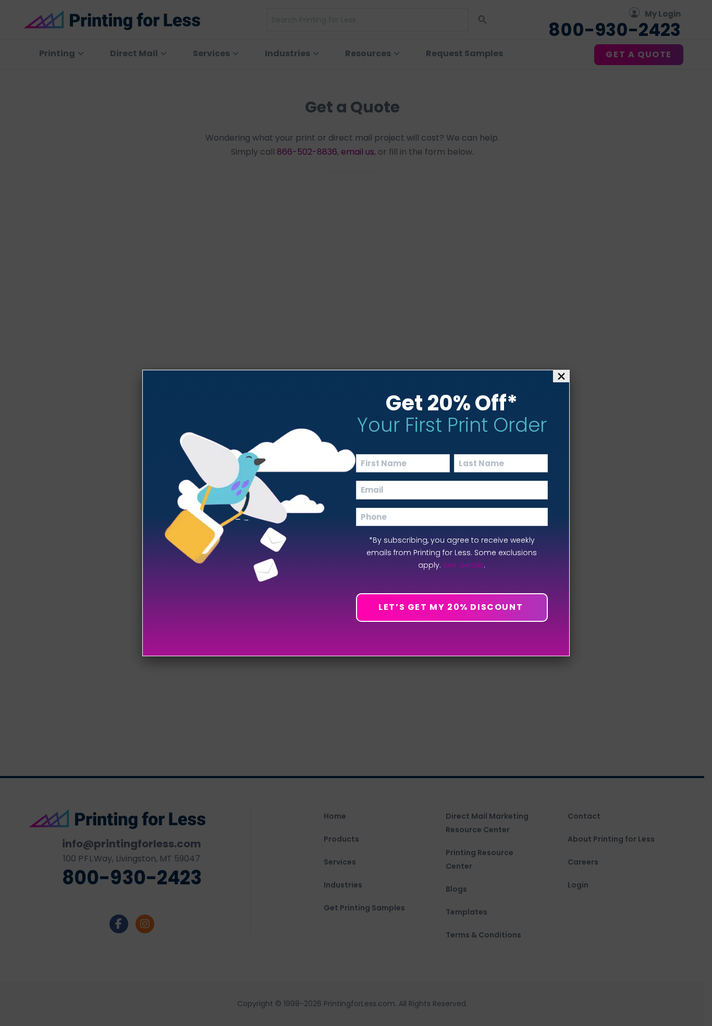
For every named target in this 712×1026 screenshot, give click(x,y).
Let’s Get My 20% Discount (451, 607)
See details (463, 565)
